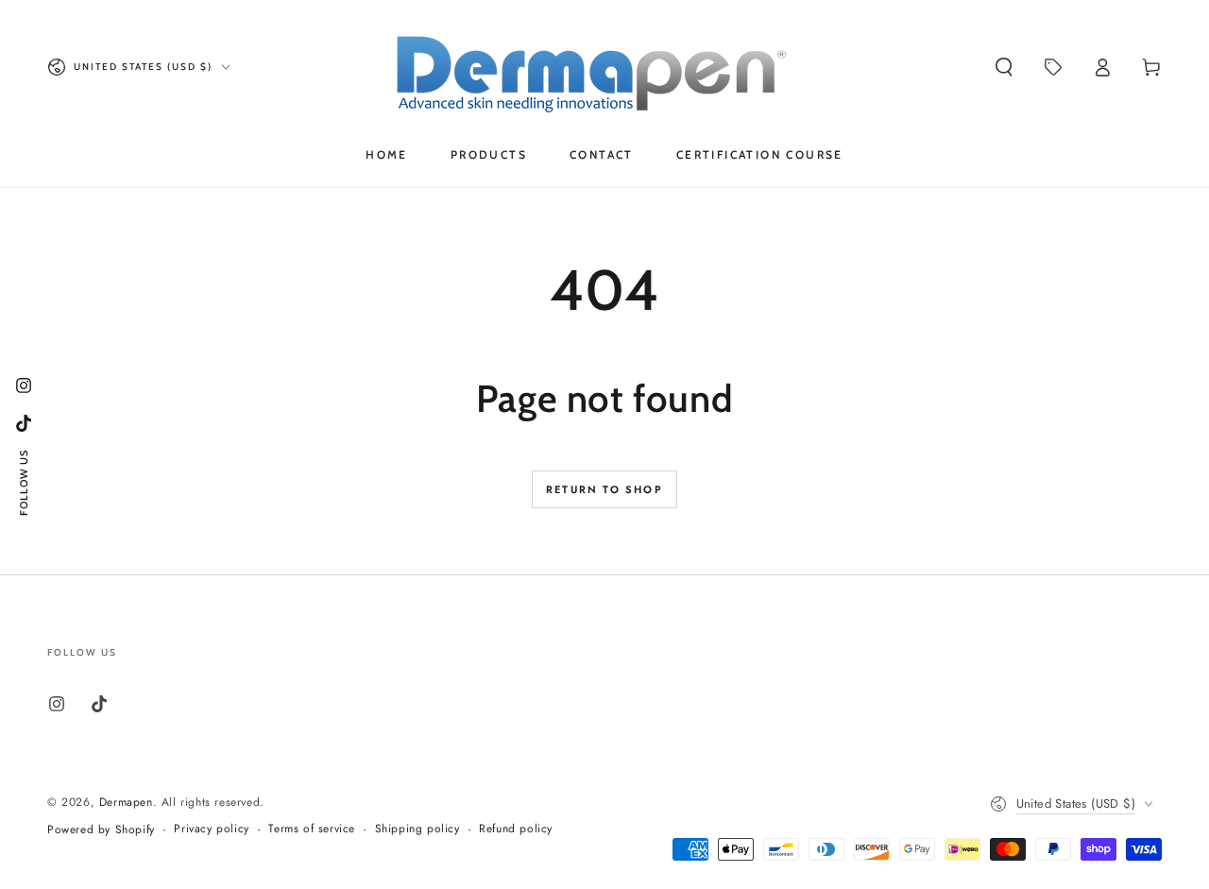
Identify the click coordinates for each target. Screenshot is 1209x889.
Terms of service (311, 829)
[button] (1004, 67)
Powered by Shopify (101, 830)
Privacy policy (211, 829)
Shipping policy (417, 829)
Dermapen (126, 802)
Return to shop (604, 489)
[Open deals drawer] (1053, 67)
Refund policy (516, 829)
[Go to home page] (605, 67)
